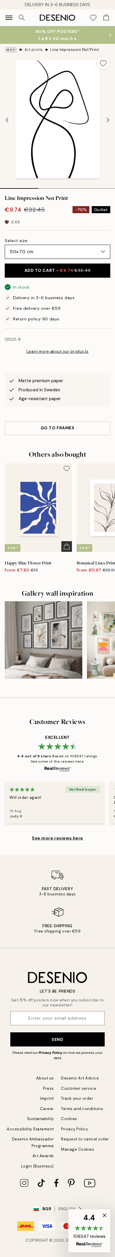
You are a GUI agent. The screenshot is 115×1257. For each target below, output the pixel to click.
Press (48, 1088)
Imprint (47, 1098)
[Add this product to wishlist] (103, 63)
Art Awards (43, 1155)
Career (47, 1108)
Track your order (77, 1098)
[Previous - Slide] (7, 120)
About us (45, 1078)
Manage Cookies (77, 1149)
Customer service (78, 1088)
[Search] (21, 18)
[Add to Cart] (66, 546)
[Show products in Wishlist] (93, 18)
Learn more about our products (57, 351)
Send (57, 1039)
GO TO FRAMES (58, 427)
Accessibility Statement (30, 1129)
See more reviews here (57, 838)
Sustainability (40, 1118)
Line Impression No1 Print (74, 49)
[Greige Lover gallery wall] (43, 640)
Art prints (33, 49)
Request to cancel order (85, 1139)
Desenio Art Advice (80, 1078)
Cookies (69, 1118)
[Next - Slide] (108, 120)
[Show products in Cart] (106, 18)
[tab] (19, 186)
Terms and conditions (82, 1108)
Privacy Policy (50, 1052)
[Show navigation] (8, 18)
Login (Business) (37, 1166)
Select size (16, 240)
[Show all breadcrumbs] (11, 50)
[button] (89, 1230)
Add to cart (57, 270)
